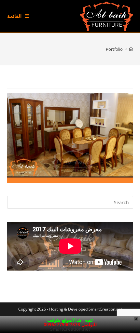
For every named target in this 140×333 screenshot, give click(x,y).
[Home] (131, 49)
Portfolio (114, 49)
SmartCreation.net (105, 309)
